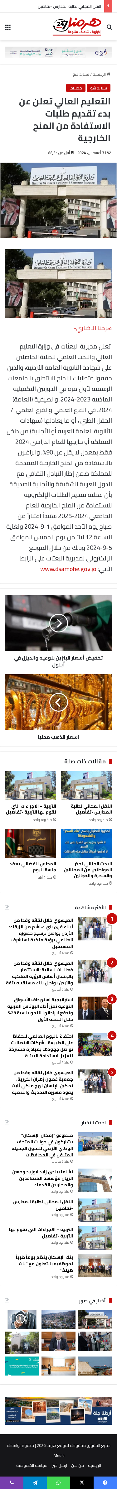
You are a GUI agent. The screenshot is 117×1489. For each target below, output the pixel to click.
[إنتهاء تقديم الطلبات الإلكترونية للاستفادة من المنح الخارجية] (95, 1319)
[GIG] (58, 51)
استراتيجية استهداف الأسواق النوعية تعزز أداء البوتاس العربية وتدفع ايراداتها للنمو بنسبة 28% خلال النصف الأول (40, 1009)
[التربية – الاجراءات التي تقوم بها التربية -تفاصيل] (30, 785)
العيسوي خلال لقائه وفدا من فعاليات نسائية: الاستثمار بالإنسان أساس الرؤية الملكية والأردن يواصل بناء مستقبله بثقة (39, 973)
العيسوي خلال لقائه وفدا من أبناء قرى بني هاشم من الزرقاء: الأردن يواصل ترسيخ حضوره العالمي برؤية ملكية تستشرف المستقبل (41, 933)
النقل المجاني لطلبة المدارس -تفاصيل (69, 6)
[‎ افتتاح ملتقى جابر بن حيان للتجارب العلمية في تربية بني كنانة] (95, 1341)
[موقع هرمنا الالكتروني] (76, 26)
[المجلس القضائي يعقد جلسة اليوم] (30, 843)
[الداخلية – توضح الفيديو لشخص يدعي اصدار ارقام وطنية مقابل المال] (22, 1343)
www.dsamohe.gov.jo (68, 568)
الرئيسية (100, 74)
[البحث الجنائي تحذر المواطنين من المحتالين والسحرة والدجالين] (86, 843)
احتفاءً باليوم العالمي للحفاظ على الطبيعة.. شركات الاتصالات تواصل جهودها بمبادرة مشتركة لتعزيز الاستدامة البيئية (40, 1046)
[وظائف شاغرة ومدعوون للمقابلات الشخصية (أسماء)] (22, 1319)
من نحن (77, 1465)
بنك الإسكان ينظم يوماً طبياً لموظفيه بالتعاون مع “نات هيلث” (44, 1263)
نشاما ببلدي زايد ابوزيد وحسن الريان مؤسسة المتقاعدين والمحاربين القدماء (42, 1178)
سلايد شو (80, 74)
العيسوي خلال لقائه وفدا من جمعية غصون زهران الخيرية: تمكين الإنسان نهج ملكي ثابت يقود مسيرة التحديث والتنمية (42, 1082)
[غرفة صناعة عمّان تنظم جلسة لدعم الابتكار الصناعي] (58, 1366)
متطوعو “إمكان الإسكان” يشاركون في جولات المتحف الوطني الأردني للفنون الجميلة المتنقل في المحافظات (42, 1145)
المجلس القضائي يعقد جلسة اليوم (32, 867)
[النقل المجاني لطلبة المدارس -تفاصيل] (86, 785)
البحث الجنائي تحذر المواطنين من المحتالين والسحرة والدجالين (88, 870)
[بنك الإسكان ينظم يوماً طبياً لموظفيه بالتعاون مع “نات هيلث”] (95, 1265)
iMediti (59, 1455)
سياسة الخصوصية (31, 1465)
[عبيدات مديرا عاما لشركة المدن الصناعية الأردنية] (58, 1341)
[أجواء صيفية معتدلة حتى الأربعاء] (58, 1319)
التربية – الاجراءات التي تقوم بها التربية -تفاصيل (31, 809)
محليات (76, 88)
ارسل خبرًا (59, 1465)
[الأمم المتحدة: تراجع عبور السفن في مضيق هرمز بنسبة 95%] (95, 1366)
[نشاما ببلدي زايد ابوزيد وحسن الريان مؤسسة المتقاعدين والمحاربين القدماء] (95, 1180)
